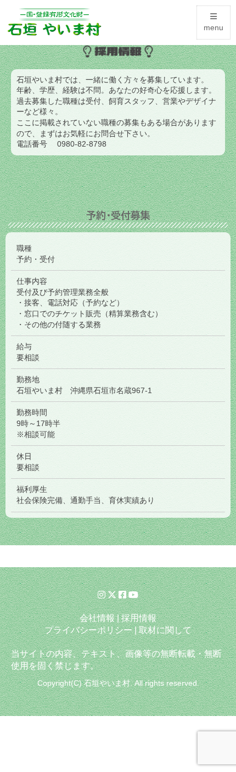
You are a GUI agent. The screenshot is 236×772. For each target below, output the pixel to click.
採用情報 (138, 618)
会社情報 (97, 618)
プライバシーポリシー (88, 630)
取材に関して (165, 630)
